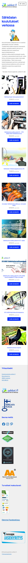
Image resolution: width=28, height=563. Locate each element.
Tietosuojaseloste (7, 554)
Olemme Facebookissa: (11, 520)
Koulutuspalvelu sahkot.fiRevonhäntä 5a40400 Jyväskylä (8, 376)
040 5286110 (5, 380)
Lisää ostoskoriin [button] (14, 103)
